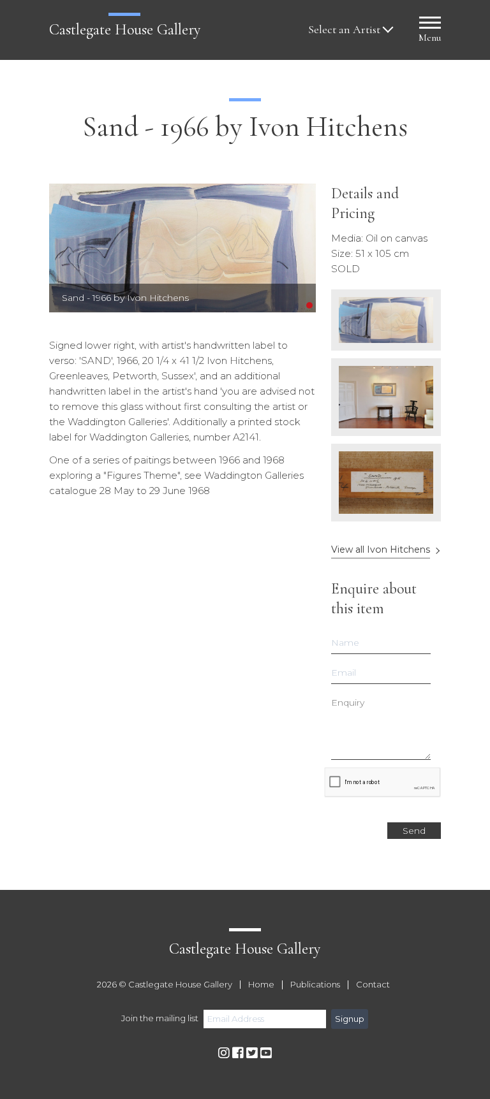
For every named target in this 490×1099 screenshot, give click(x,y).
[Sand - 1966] (182, 248)
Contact (373, 984)
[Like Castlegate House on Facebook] (238, 1053)
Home (261, 984)
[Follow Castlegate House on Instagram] (224, 1053)
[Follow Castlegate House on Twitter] (252, 1053)
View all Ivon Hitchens (380, 549)
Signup (349, 1019)
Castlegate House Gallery (124, 29)
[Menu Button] (430, 25)
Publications (315, 984)
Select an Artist (344, 30)
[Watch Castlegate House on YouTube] (266, 1053)
